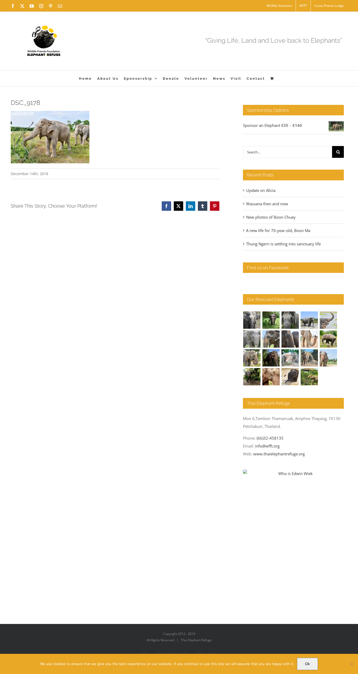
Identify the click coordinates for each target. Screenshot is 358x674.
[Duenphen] (252, 376)
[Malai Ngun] (271, 357)
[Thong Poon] (309, 339)
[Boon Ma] (290, 320)
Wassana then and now (267, 203)
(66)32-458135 (270, 438)
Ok (307, 664)
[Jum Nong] (252, 357)
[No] (351, 664)
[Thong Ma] (290, 339)
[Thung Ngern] (271, 320)
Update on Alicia (260, 190)
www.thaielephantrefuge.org (279, 453)
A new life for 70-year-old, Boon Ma (278, 230)
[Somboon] (309, 376)
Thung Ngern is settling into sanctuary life (283, 243)
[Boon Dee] (328, 339)
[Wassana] (290, 357)
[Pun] (328, 357)
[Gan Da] (252, 339)
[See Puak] (271, 376)
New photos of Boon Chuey (271, 217)
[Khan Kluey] (290, 376)
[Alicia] (328, 320)
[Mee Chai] (271, 339)
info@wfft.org (267, 446)
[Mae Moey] (252, 320)
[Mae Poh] (309, 320)
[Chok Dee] (309, 357)
